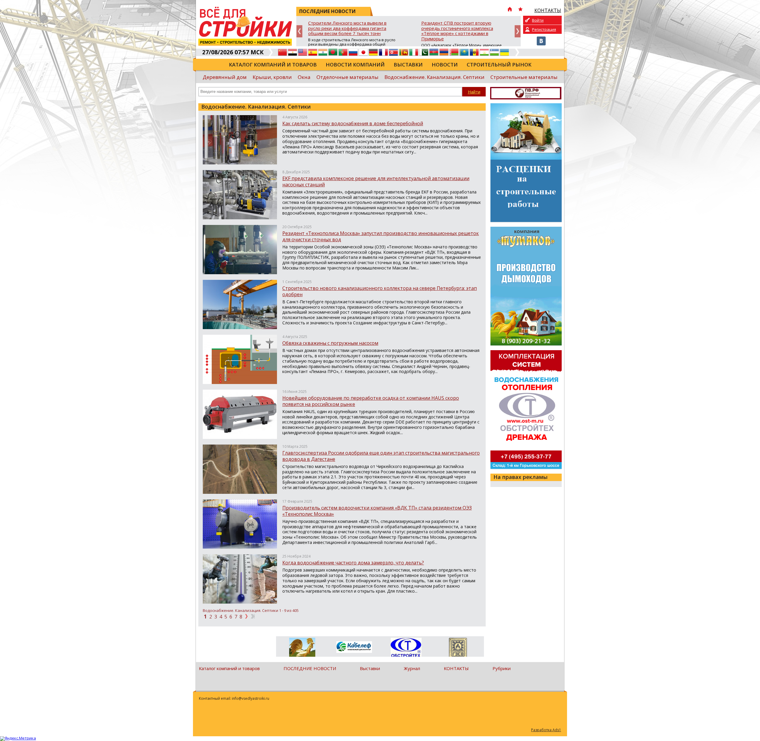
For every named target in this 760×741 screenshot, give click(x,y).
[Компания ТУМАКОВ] (302, 648)
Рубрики (502, 668)
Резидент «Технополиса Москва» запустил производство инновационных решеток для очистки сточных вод (380, 236)
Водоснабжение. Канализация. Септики (434, 77)
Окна (304, 77)
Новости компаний (355, 64)
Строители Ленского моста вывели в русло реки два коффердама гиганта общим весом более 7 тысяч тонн (347, 28)
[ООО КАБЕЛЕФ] (354, 647)
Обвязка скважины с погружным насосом (330, 343)
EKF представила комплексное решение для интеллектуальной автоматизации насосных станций (375, 181)
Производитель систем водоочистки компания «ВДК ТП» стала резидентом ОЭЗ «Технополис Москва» (377, 510)
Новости (445, 64)
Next (517, 31)
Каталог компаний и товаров (273, 64)
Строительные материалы (524, 77)
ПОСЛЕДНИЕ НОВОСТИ (310, 668)
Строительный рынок (499, 64)
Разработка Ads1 (546, 729)
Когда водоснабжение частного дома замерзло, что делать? (353, 562)
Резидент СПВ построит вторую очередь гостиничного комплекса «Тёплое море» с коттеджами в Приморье (457, 31)
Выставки (408, 64)
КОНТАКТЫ (456, 668)
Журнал (412, 668)
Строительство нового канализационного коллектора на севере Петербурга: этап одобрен (379, 291)
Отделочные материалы (347, 77)
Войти (538, 20)
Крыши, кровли (272, 77)
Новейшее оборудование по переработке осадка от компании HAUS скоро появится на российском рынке (370, 401)
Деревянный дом (225, 77)
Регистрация (544, 29)
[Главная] (509, 10)
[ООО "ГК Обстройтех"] (406, 648)
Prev (299, 31)
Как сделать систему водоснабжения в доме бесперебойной (352, 123)
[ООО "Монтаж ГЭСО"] (458, 648)
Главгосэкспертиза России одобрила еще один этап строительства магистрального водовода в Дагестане (381, 456)
